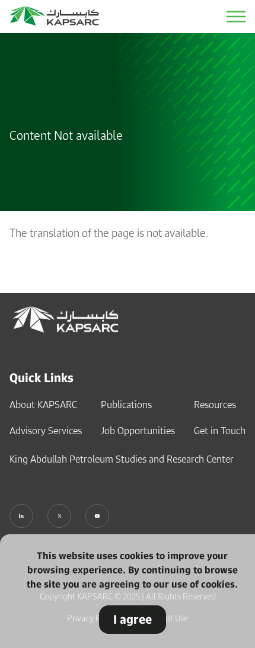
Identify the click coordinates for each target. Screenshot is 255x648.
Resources (215, 404)
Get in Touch (220, 431)
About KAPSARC (43, 404)
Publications (126, 404)
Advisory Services (45, 431)
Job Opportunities (138, 431)
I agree (132, 619)
